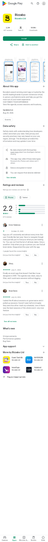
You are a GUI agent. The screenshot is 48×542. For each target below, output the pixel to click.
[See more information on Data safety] (44, 126)
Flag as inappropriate (14, 377)
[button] (22, 30)
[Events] (8, 119)
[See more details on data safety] (11, 177)
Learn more (14, 152)
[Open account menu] (44, 3)
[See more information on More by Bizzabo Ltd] (44, 352)
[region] (24, 29)
